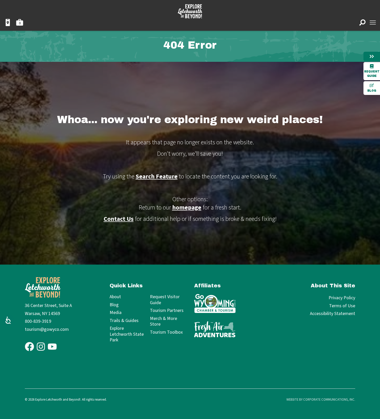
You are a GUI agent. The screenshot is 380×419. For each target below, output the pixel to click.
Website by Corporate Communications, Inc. (320, 399)
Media (115, 313)
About (115, 297)
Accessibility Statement (332, 313)
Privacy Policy (342, 298)
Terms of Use (342, 306)
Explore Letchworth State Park (127, 334)
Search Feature (157, 176)
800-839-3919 (38, 321)
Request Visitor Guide (165, 300)
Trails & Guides (124, 321)
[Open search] (362, 22)
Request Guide (371, 73)
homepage (186, 207)
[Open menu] (373, 22)
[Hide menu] (371, 56)
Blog (371, 90)
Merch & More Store (163, 321)
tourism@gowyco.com (47, 329)
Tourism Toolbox (166, 332)
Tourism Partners (167, 311)
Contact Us (119, 218)
